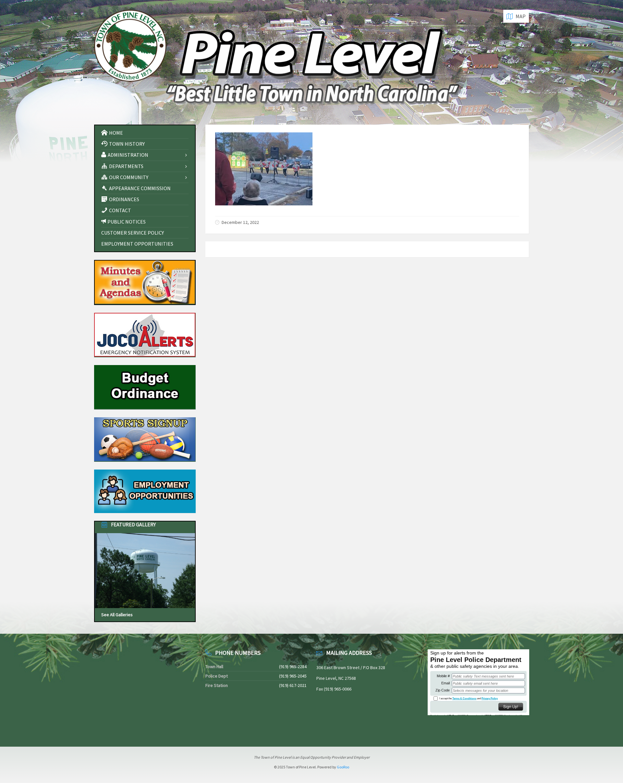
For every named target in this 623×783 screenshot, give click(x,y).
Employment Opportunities (137, 243)
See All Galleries (117, 615)
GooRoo (343, 767)
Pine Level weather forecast (128, 728)
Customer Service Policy (132, 232)
